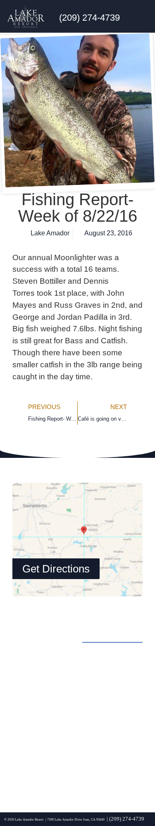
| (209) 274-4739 (125, 819)
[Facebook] (22, 777)
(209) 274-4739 (89, 17)
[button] (142, 16)
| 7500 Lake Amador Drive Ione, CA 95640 (75, 819)
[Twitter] (68, 777)
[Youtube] (91, 777)
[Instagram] (45, 777)
